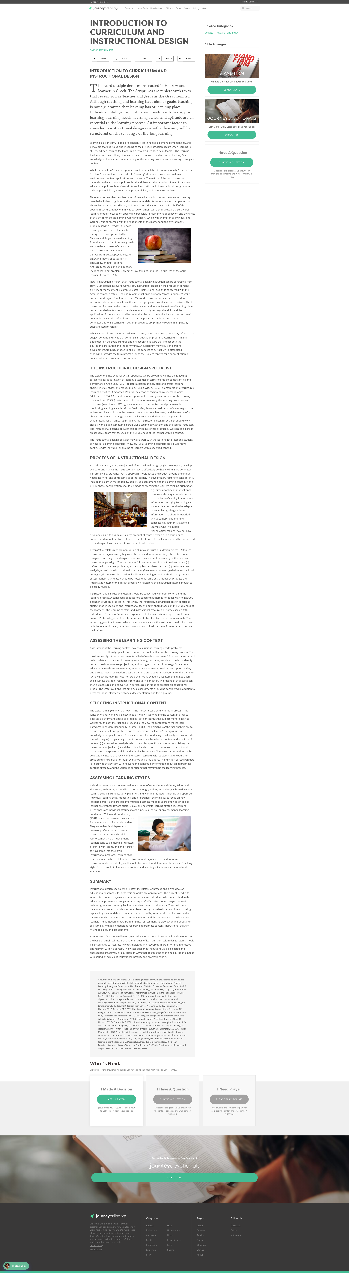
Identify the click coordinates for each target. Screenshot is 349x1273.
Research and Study (227, 32)
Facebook (235, 1225)
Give (204, 8)
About (200, 1255)
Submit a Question (232, 162)
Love (169, 1245)
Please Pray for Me (229, 1099)
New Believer (156, 8)
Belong (195, 8)
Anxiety (150, 1225)
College (209, 32)
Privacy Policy (96, 1245)
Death (149, 1240)
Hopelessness (173, 1230)
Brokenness (151, 1230)
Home (200, 1225)
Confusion (151, 1235)
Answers (201, 1230)
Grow (178, 8)
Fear (148, 1255)
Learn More (232, 89)
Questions (129, 8)
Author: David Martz (101, 49)
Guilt (169, 1225)
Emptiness (151, 1250)
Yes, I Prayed (116, 1099)
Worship (201, 1250)
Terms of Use (96, 1249)
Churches (201, 1245)
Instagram (236, 1235)
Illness (170, 1235)
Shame (170, 1250)
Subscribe (232, 134)
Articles (200, 1235)
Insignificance (174, 1240)
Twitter (234, 1230)
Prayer (186, 8)
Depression (151, 1245)
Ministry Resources (100, 2)
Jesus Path (142, 8)
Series (200, 1240)
